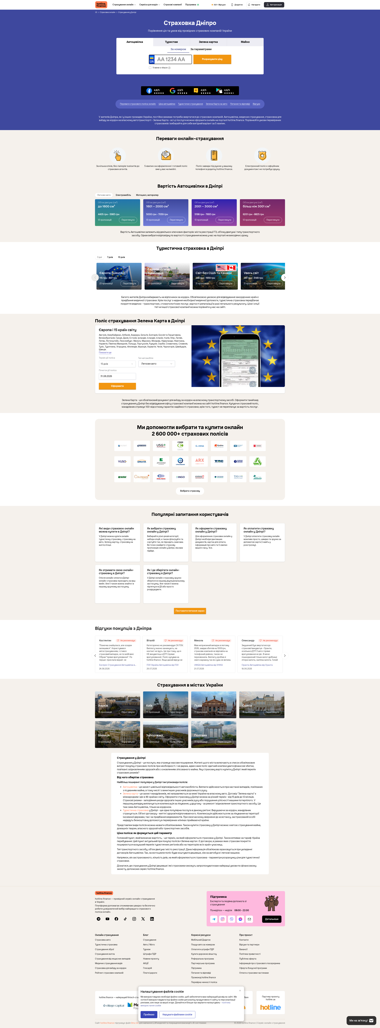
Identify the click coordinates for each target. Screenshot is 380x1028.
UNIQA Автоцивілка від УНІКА (208, 665)
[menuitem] (124, 5)
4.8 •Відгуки (220, 5)
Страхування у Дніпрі (127, 12)
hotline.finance (107, 1023)
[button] (118, 935)
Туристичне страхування (190, 104)
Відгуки (256, 104)
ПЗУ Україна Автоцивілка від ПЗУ (163, 665)
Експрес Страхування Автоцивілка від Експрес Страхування (117, 665)
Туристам (171, 42)
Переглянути (128, 220)
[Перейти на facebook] (116, 918)
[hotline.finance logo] (101, 4)
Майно (245, 42)
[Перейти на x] (143, 918)
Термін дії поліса (107, 358)
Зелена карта (130, 793)
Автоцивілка (134, 42)
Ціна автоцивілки (167, 104)
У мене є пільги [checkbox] (160, 67)
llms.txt (135, 1023)
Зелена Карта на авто (216, 104)
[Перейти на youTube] (107, 918)
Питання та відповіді (240, 104)
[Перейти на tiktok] (125, 918)
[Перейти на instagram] (134, 918)
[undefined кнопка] (95, 277)
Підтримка (190, 4)
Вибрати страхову (190, 491)
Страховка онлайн (107, 12)
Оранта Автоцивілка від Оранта (257, 665)
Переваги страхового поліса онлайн (138, 104)
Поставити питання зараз (190, 610)
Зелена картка (208, 42)
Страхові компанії (173, 4)
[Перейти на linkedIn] (152, 918)
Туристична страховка (136, 810)
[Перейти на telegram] (98, 918)
